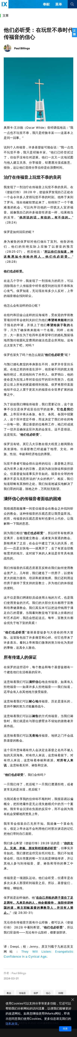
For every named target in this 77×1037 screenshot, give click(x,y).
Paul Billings (19, 973)
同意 (65, 1028)
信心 (48, 993)
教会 (9, 993)
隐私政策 (12, 1023)
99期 (60, 993)
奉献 (46, 4)
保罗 (36, 993)
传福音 (22, 993)
